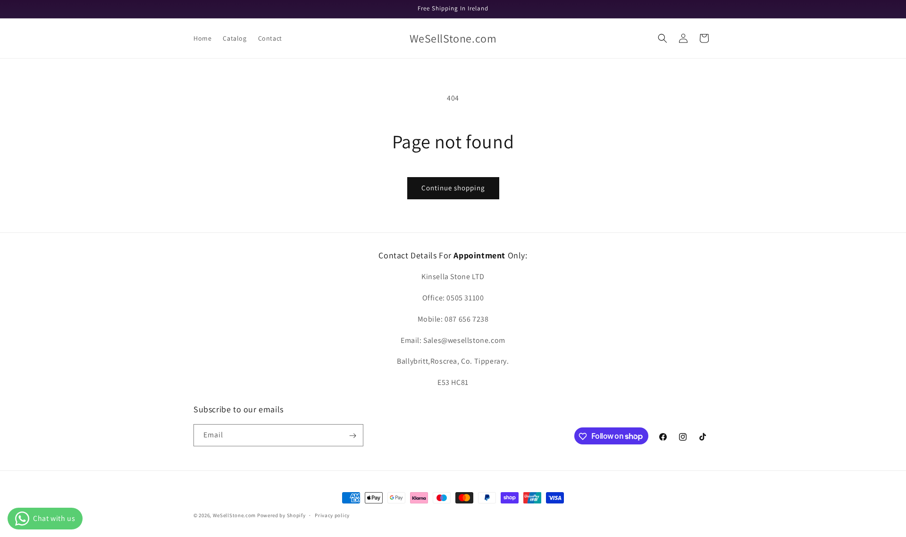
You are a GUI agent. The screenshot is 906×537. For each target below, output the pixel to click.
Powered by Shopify (281, 515)
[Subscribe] (352, 436)
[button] (662, 38)
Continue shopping (453, 187)
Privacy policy (332, 514)
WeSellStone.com (234, 515)
